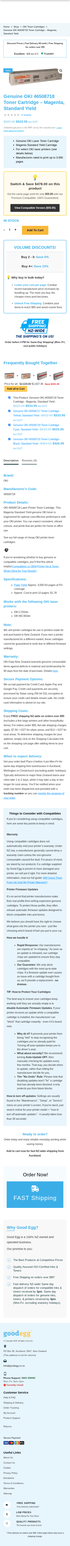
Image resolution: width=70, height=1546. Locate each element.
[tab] (29, 460)
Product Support (11, 1418)
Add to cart (35, 230)
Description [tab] (11, 460)
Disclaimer (8, 1478)
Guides (7, 1467)
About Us (8, 1457)
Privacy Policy (10, 1473)
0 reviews (26, 115)
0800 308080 (28, 1378)
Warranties (8, 1488)
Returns (7, 1426)
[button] (61, 71)
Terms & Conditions (13, 1483)
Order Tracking (11, 1407)
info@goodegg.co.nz (14, 1365)
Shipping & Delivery (13, 1402)
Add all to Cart (16, 388)
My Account (9, 1413)
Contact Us (9, 1462)
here (55, 671)
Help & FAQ (9, 1397)
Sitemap (7, 1493)
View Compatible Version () (35, 207)
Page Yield (20, 585)
